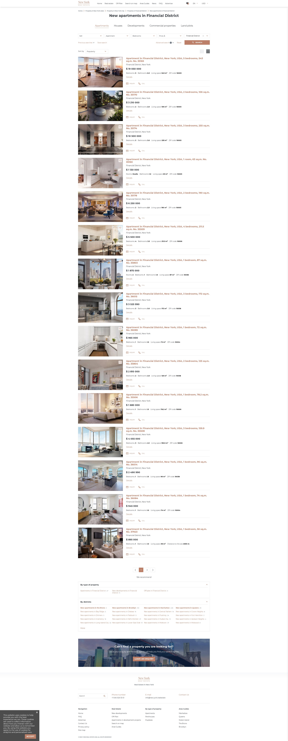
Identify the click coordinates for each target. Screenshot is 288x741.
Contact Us (82, 723)
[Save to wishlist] (120, 59)
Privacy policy (83, 727)
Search (198, 42)
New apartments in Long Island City (94, 623)
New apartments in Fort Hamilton (189, 615)
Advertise (82, 720)
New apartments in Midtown (155, 623)
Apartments (102, 25)
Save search (102, 43)
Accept (30, 736)
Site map (81, 730)
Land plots (187, 25)
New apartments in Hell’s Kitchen (125, 619)
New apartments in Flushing (155, 615)
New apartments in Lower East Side (126, 623)
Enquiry (132, 83)
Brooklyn (182, 727)
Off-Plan (115, 717)
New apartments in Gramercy (92, 619)
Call (143, 83)
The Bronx (183, 723)
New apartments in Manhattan (157, 608)
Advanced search (163, 43)
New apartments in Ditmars (91, 615)
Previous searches (85, 43)
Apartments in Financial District (93, 591)
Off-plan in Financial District (155, 591)
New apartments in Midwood (187, 623)
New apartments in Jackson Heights (190, 619)
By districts (85, 602)
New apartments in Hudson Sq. (156, 619)
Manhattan (183, 713)
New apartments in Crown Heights (189, 612)
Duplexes (149, 720)
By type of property (89, 585)
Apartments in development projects (126, 720)
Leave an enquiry (144, 659)
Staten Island (184, 720)
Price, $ (162, 36)
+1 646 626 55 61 (118, 698)
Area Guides (116, 727)
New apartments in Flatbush (123, 615)
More (82, 628)
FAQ (80, 717)
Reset (179, 43)
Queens (182, 717)
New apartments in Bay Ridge (92, 612)
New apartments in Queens (187, 608)
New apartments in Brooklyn (124, 608)
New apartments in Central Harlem (158, 612)
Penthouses (150, 717)
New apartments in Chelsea (123, 612)
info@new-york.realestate (155, 698)
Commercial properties (163, 25)
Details (129, 77)
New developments (119, 713)
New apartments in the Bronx (92, 608)
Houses (118, 25)
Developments (136, 25)
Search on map (118, 723)
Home (80, 713)
